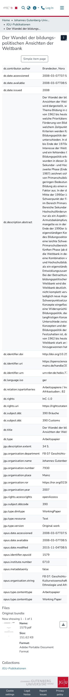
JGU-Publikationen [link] (18, 24)
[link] (10, 8)
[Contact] (43, 8)
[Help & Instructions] (36, 8)
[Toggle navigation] (62, 8)
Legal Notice (27, 692)
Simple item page (34, 59)
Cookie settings (9, 692)
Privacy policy (60, 692)
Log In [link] (49, 8)
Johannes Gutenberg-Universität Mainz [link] (32, 20)
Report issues (43, 692)
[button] (23, 8)
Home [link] (6, 20)
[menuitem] (64, 38)
